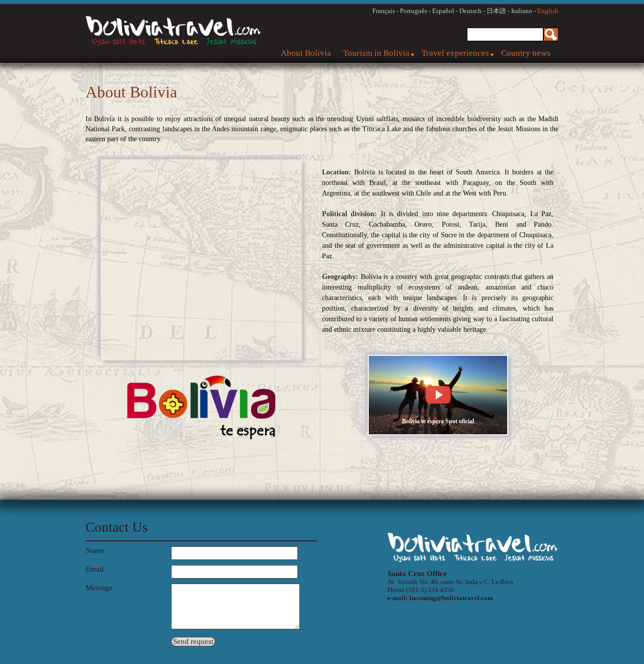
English (547, 11)
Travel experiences (455, 53)
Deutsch (470, 11)
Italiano (521, 11)
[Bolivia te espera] (438, 433)
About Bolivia (306, 53)
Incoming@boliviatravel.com (451, 598)
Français (383, 11)
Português (413, 11)
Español (443, 11)
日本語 (496, 11)
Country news (525, 53)
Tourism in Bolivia (376, 53)
